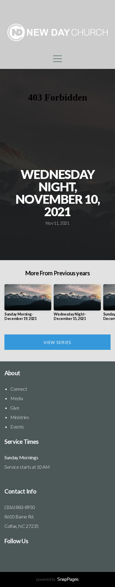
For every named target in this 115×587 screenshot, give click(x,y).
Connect (18, 389)
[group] (27, 305)
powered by (57, 579)
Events (17, 426)
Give (14, 407)
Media (16, 398)
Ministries (19, 417)
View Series (57, 342)
